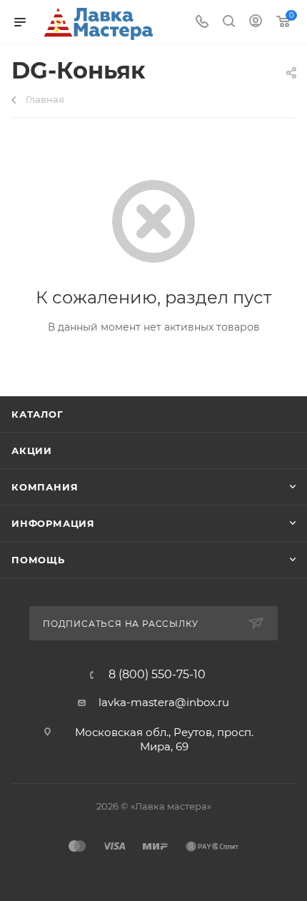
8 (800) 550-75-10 (157, 674)
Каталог (37, 414)
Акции (31, 450)
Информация (53, 523)
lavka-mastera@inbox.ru (164, 702)
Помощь (38, 559)
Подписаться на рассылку (122, 623)
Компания (44, 487)
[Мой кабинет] (255, 22)
